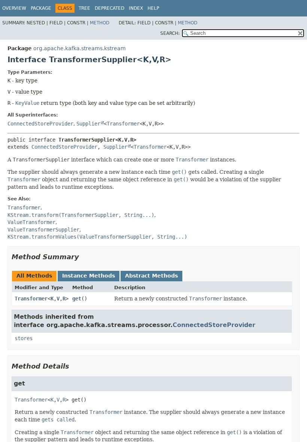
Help (153, 8)
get (76, 299)
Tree (84, 8)
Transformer (123, 124)
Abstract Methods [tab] (151, 276)
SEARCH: (170, 33)
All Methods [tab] (34, 276)
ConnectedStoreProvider (40, 124)
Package (41, 8)
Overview (14, 8)
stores (24, 338)
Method (99, 22)
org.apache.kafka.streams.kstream (79, 48)
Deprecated (109, 8)
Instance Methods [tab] (88, 276)
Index (136, 8)
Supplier (88, 124)
